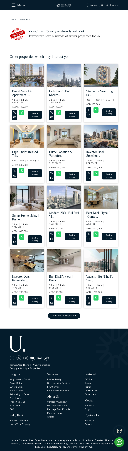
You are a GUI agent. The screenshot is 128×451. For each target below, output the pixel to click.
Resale (88, 383)
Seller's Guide (17, 390)
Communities (91, 390)
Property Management (58, 390)
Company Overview (56, 401)
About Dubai (16, 383)
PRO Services (54, 386)
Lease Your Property (20, 424)
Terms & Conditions (19, 364)
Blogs (87, 409)
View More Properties (64, 315)
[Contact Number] (15, 111)
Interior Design (54, 379)
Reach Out (90, 420)
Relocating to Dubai (20, 394)
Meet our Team (54, 413)
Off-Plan (89, 379)
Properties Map (17, 401)
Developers (90, 394)
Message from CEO (57, 405)
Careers (93, 5)
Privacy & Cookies (41, 364)
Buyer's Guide (17, 386)
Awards (50, 416)
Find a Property (111, 5)
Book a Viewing (35, 114)
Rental (88, 386)
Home (13, 19)
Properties (25, 19)
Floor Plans (16, 405)
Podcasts (89, 405)
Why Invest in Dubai (20, 379)
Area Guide (15, 398)
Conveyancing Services (58, 383)
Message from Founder (59, 409)
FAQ (12, 409)
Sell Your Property (19, 420)
